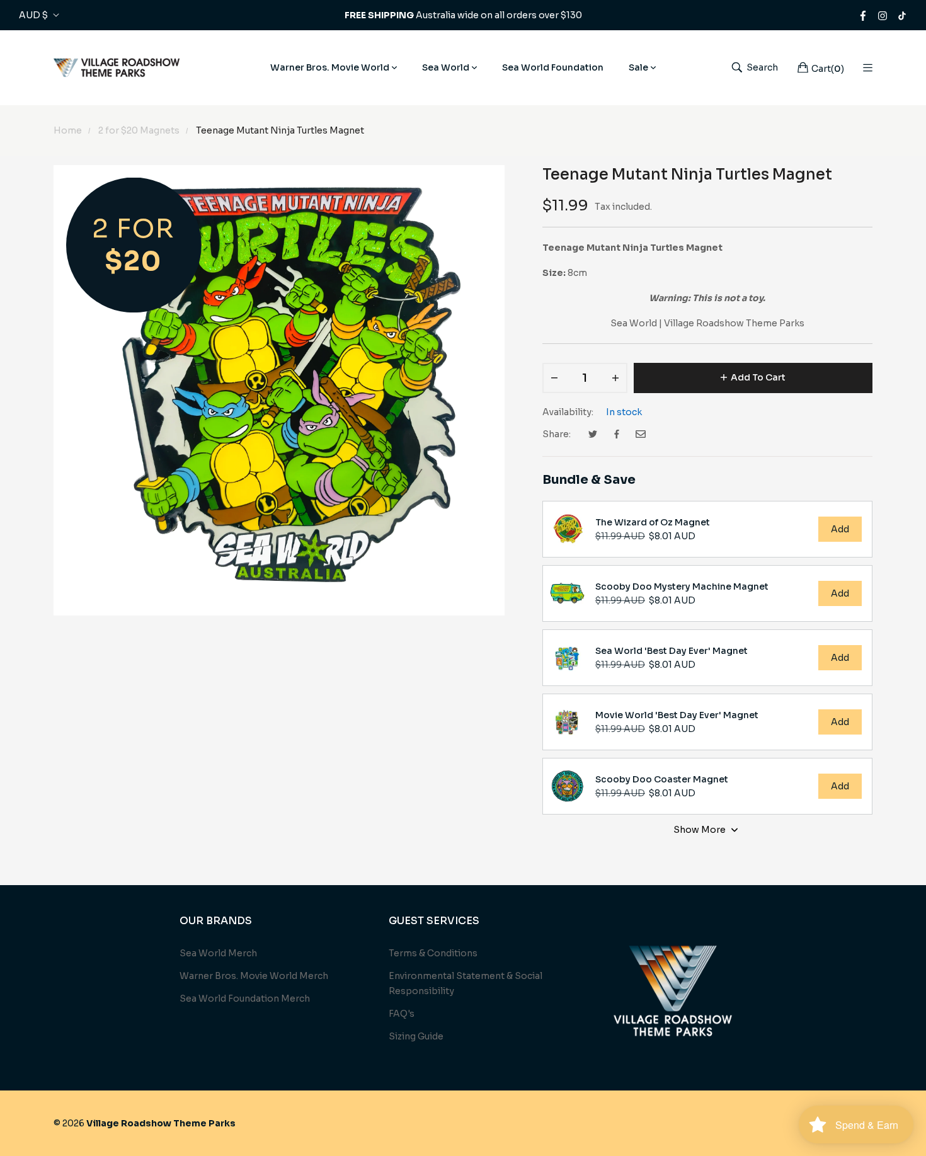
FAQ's (401, 1013)
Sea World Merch (218, 953)
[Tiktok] (902, 15)
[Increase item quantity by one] (615, 378)
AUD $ (33, 15)
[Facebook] (863, 15)
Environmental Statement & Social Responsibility (465, 983)
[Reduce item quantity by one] (554, 378)
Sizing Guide (416, 1036)
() (827, 68)
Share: (556, 434)
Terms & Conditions (433, 953)
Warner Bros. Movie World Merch (254, 975)
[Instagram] (882, 15)
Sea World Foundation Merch (245, 998)
